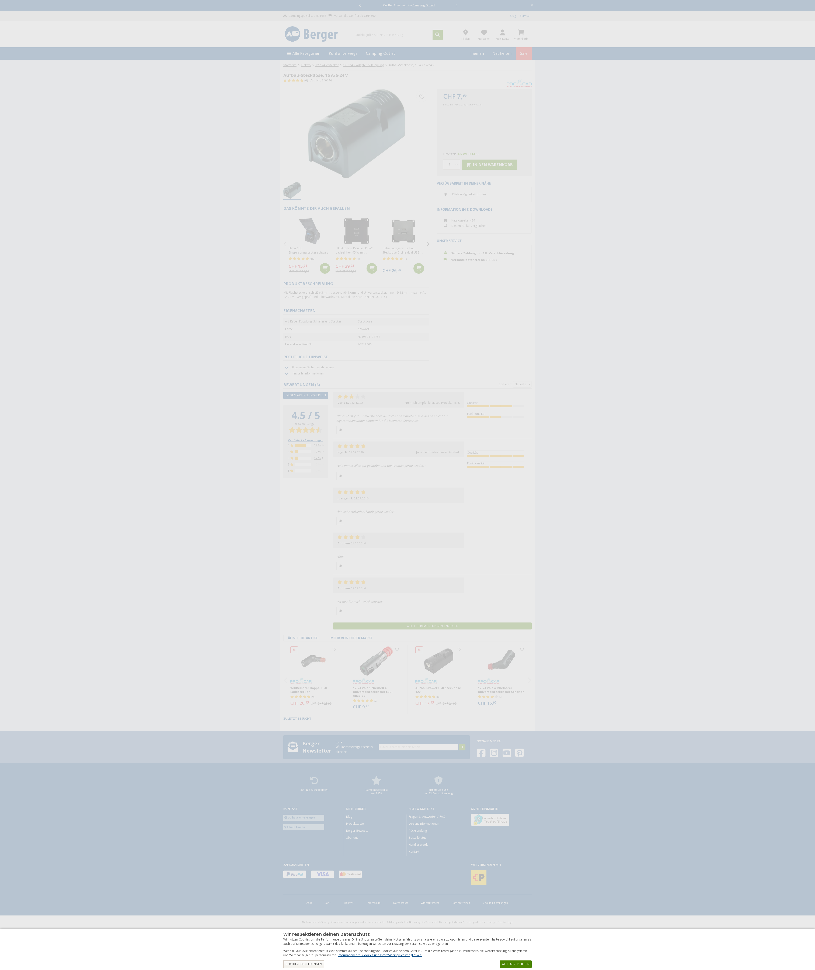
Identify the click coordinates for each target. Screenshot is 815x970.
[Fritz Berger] (316, 34)
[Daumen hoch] (340, 430)
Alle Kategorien (306, 53)
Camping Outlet (380, 53)
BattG (328, 902)
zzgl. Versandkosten (472, 105)
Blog (513, 15)
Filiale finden (296, 827)
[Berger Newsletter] (462, 747)
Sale (523, 53)
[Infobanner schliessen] (532, 5)
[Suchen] (438, 35)
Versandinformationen (424, 823)
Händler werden (419, 844)
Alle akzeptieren (516, 964)
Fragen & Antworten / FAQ (427, 816)
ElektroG (349, 902)
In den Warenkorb (492, 165)
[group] (292, 190)
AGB (309, 902)
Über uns (352, 837)
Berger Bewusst (357, 830)
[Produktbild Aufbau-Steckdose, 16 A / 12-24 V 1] (356, 133)
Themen (476, 53)
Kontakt (414, 851)
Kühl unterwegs (343, 53)
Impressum (374, 902)
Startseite (289, 65)
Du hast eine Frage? (301, 817)
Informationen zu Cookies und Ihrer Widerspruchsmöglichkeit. (380, 955)
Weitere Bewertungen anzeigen (432, 626)
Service (525, 15)
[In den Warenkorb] (325, 268)
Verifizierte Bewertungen (305, 440)
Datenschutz (400, 902)
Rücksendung (418, 830)
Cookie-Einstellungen (495, 902)
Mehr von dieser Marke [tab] (351, 638)
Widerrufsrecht (430, 902)
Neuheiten (501, 53)
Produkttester (355, 823)
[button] (360, 5)
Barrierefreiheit (461, 902)
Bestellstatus (417, 837)
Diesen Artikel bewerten (305, 395)
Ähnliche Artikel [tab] (303, 638)
